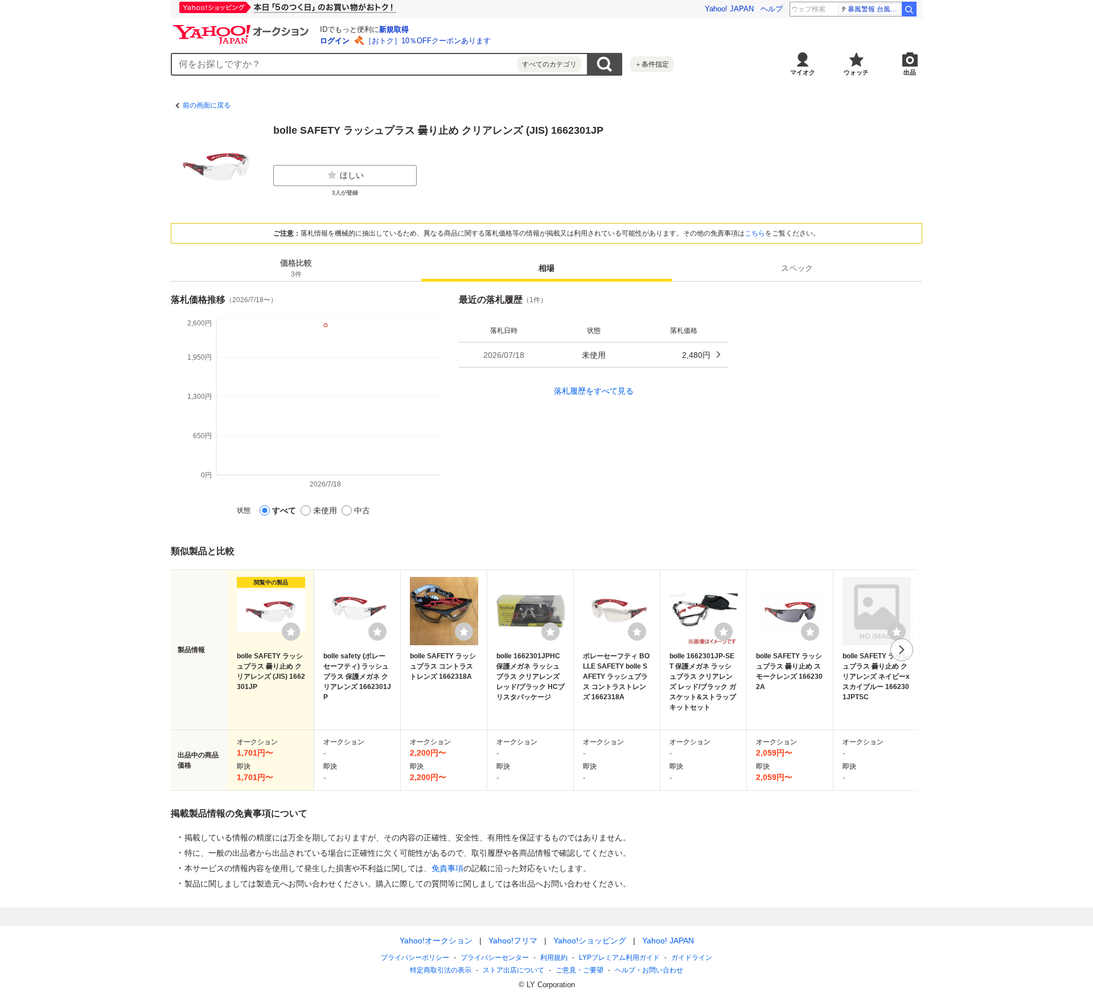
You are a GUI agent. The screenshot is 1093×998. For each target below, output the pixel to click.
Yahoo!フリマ (512, 940)
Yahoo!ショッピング (589, 940)
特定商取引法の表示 (440, 970)
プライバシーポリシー (415, 958)
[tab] (296, 268)
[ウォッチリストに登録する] (291, 631)
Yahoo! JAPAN (729, 9)
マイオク (802, 72)
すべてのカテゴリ (549, 64)
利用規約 (554, 958)
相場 (546, 268)
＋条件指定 (652, 64)
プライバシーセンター (495, 958)
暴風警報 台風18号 (874, 9)
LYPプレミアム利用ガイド (619, 958)
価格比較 (296, 268)
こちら (755, 233)
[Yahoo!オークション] (242, 28)
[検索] (909, 9)
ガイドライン (691, 958)
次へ (901, 649)
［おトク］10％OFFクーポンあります (427, 40)
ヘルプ (772, 9)
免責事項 (447, 868)
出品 (909, 72)
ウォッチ (856, 72)
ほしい (352, 175)
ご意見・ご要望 (579, 970)
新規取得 (394, 29)
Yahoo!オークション (436, 940)
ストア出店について (513, 970)
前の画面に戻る (207, 105)
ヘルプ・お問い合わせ (649, 970)
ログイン (335, 40)
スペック (797, 268)
